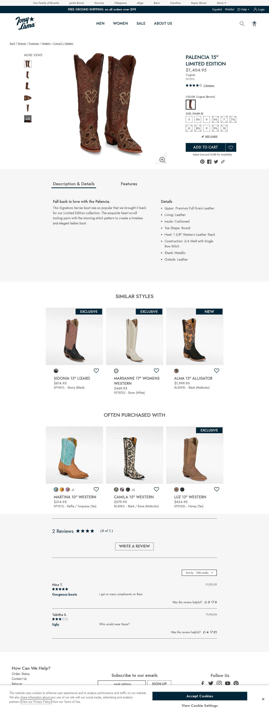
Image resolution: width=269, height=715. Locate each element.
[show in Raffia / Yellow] (62, 489)
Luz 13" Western (190, 497)
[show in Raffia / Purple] (68, 489)
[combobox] (199, 573)
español (217, 9)
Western (46, 43)
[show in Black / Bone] (116, 489)
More (220, 3)
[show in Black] (176, 371)
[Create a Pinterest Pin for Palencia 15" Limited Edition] (202, 161)
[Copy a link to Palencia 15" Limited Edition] (222, 161)
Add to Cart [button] (205, 147)
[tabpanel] (135, 232)
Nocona (99, 3)
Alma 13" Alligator (193, 378)
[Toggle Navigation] (107, 24)
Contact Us (19, 678)
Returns (17, 683)
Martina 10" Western (75, 497)
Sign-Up (159, 684)
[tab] (85, 185)
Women (120, 23)
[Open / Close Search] (242, 23)
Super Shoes (199, 3)
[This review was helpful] (206, 602)
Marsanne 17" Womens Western (137, 381)
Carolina (175, 3)
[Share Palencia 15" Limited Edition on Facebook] (209, 161)
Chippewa (120, 3)
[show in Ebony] (56, 371)
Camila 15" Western (134, 497)
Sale (141, 23)
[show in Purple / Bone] (122, 489)
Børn (157, 3)
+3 (133, 489)
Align (140, 3)
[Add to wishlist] (96, 371)
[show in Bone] (116, 371)
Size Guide (211, 136)
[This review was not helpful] (212, 602)
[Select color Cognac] (191, 105)
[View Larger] (162, 160)
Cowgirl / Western (63, 43)
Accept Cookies (199, 696)
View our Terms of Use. (66, 702)
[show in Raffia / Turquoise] (56, 489)
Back (12, 43)
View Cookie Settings (200, 705)
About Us (163, 23)
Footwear (34, 43)
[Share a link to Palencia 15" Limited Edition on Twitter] (216, 161)
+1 (73, 489)
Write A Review (134, 546)
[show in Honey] (176, 489)
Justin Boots (77, 3)
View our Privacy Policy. (36, 702)
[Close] (263, 699)
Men (100, 23)
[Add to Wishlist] (231, 147)
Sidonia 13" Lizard (72, 378)
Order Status (21, 673)
